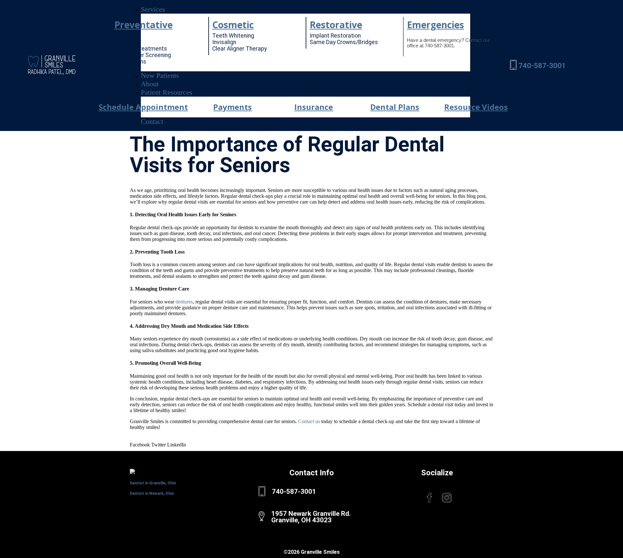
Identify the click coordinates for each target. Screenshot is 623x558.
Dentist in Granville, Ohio (153, 483)
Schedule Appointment (143, 106)
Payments (232, 106)
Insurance (313, 106)
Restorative (336, 24)
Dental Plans (394, 106)
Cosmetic (233, 24)
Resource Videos (476, 106)
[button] (305, 9)
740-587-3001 (542, 65)
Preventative (143, 24)
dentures (184, 301)
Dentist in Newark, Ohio (152, 493)
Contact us (309, 421)
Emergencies (435, 24)
